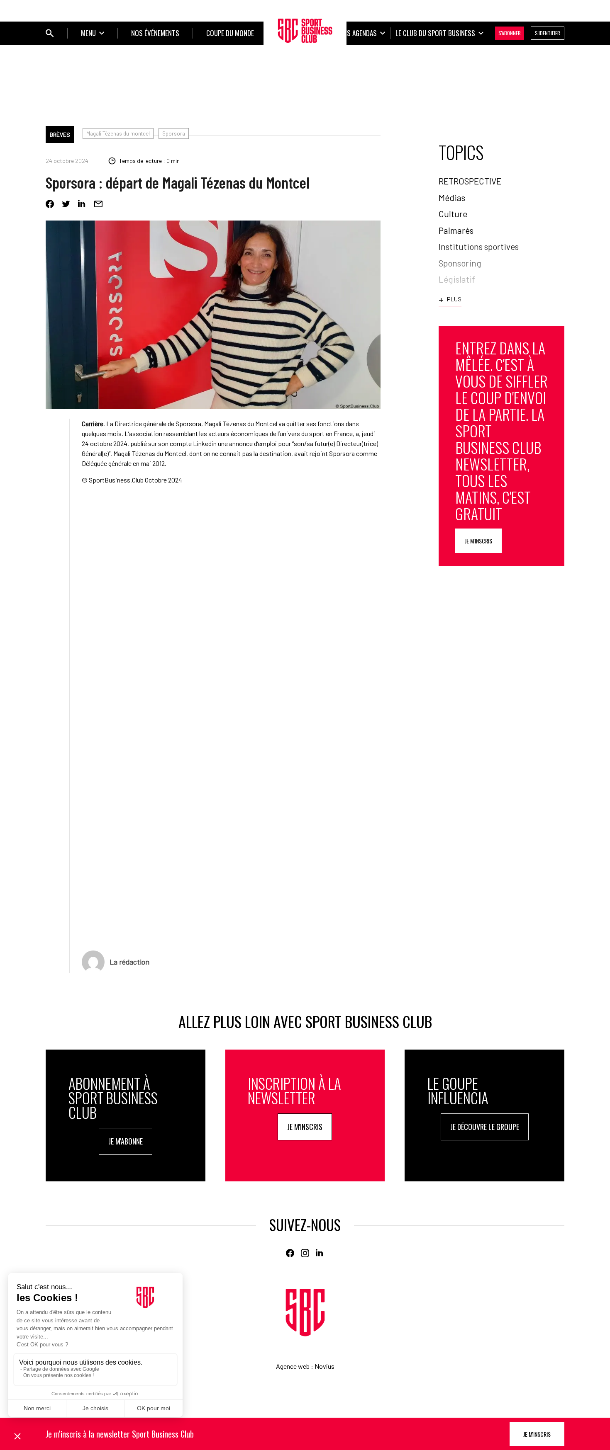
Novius (324, 1366)
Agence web (293, 1366)
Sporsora (173, 133)
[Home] (305, 1312)
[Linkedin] (82, 204)
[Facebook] (50, 204)
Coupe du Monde (230, 33)
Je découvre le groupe (484, 1126)
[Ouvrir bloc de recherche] (50, 33)
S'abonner (509, 32)
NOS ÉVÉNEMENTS (155, 33)
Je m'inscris (478, 540)
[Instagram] (305, 1253)
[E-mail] (98, 204)
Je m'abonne (125, 1141)
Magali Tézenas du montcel (118, 133)
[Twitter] (66, 204)
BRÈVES (60, 134)
